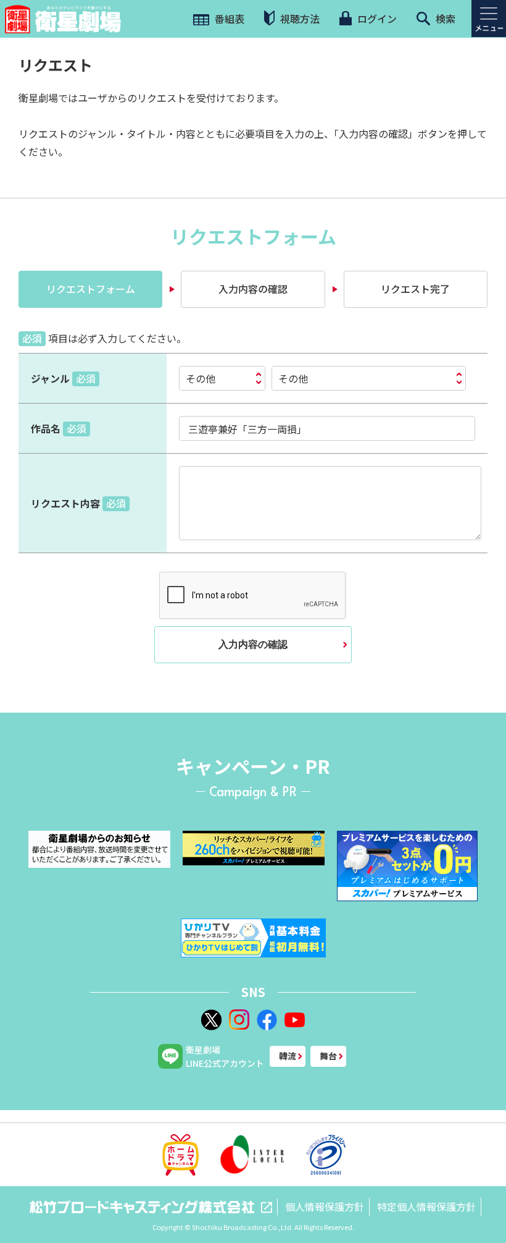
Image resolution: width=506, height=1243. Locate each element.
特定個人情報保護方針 (426, 1206)
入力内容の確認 (253, 644)
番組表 (228, 18)
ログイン (376, 18)
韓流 (287, 1056)
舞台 (328, 1056)
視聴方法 (299, 18)
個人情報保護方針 (324, 1206)
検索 (444, 18)
